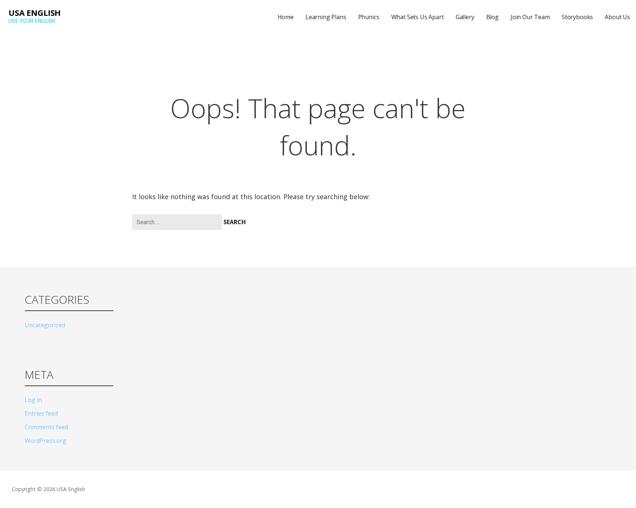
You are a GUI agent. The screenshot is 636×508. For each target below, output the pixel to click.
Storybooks (577, 17)
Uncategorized (45, 325)
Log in (33, 400)
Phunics (368, 17)
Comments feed (46, 427)
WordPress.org (45, 441)
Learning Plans (325, 17)
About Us (617, 17)
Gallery (465, 17)
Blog (492, 17)
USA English (34, 12)
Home (286, 17)
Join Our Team (530, 17)
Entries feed (41, 413)
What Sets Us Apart (417, 17)
